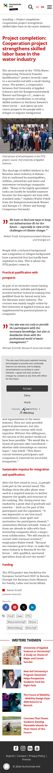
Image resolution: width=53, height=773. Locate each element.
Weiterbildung (15, 627)
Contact (21, 756)
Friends (26, 759)
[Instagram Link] (23, 748)
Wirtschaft (31, 627)
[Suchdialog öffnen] (30, 7)
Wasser (33, 622)
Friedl (10, 616)
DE (37, 7)
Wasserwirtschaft (16, 622)
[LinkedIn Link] (30, 748)
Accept (27, 388)
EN (42, 7)
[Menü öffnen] (49, 7)
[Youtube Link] (37, 748)
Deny (27, 395)
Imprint (10, 756)
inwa (19, 616)
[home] (13, 13)
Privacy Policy (37, 756)
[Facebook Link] (16, 748)
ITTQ (28, 616)
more (27, 402)
